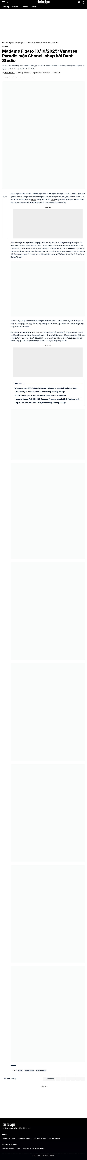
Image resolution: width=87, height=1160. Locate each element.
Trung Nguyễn (9, 73)
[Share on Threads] (4, 226)
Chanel (33, 200)
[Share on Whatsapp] (26, 77)
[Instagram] (71, 1124)
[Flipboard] (79, 1124)
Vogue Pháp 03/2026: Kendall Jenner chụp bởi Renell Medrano (40, 395)
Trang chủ (5, 43)
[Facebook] (66, 1124)
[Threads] (83, 1124)
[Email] (30, 77)
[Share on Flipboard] (18, 77)
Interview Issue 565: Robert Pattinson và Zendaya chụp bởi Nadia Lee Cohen (46, 388)
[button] (4, 2)
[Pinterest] (75, 1124)
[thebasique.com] (43, 2)
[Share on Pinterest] (22, 77)
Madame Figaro (29, 1070)
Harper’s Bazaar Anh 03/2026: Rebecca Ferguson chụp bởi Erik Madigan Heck (47, 399)
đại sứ (53, 200)
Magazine (11, 43)
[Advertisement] (43, 25)
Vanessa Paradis (36, 332)
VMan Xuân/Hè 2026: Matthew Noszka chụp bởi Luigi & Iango (40, 392)
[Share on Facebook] (11, 77)
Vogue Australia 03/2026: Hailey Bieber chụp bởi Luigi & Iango (40, 403)
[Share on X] (15, 77)
